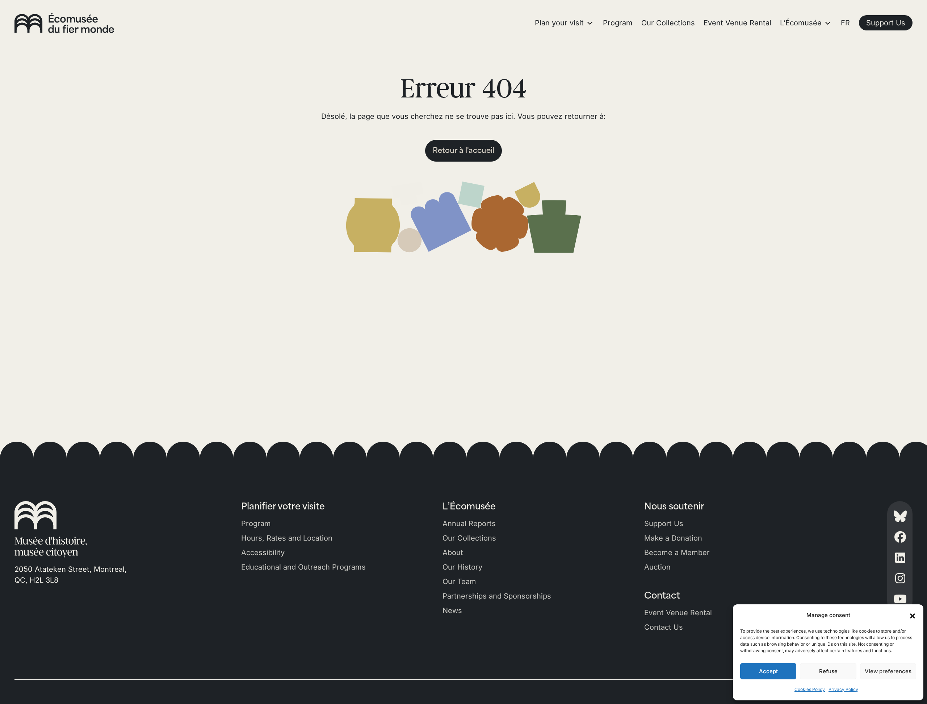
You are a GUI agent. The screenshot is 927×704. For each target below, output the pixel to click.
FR (845, 22)
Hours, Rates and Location (286, 538)
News (452, 610)
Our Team (459, 581)
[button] (912, 615)
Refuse (828, 671)
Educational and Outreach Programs (303, 567)
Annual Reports (469, 523)
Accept (768, 671)
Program (256, 523)
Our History (462, 567)
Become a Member (677, 552)
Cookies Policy (809, 689)
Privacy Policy (843, 689)
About (452, 552)
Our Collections (469, 538)
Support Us (663, 523)
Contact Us (663, 627)
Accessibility (263, 552)
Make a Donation (673, 538)
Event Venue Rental (678, 612)
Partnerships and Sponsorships (496, 596)
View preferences (888, 671)
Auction (657, 567)
